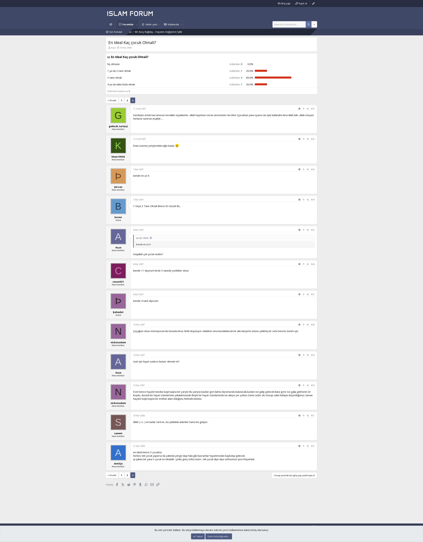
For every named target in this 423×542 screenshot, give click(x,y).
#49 (313, 355)
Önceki (112, 100)
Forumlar (128, 24)
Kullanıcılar (173, 24)
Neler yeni (151, 24)
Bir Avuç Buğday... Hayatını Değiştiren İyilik (136, 31)
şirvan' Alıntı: (142, 237)
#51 (313, 415)
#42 (313, 139)
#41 (313, 108)
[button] (137, 24)
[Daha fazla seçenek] (308, 24)
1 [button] (236, 70)
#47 (313, 294)
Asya (113, 47)
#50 (313, 385)
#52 (313, 446)
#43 (313, 169)
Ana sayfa (111, 24)
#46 (313, 264)
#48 (313, 324)
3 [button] (236, 77)
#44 (313, 199)
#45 (313, 230)
